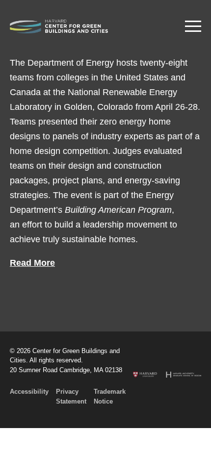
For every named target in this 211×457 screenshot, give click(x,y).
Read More (32, 263)
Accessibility (29, 391)
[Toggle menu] (193, 26)
